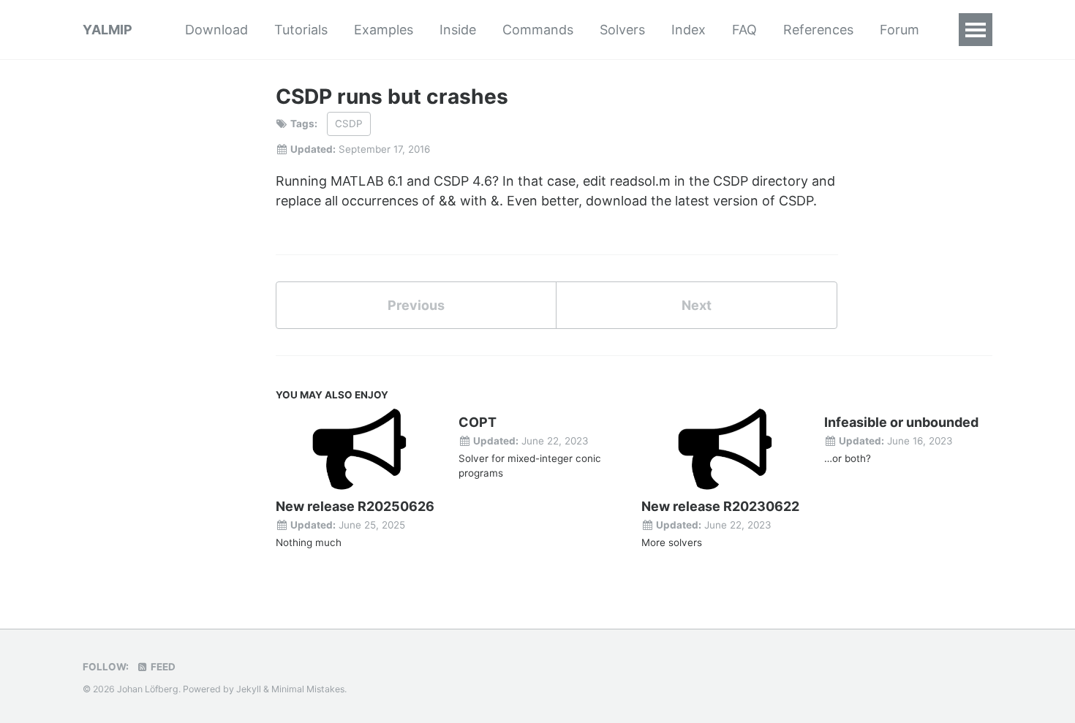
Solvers (622, 29)
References (818, 29)
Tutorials (301, 29)
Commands (537, 29)
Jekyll (248, 689)
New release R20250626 (355, 506)
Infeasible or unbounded (901, 422)
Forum (899, 29)
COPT (478, 422)
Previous (416, 305)
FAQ (744, 29)
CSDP (349, 123)
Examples (383, 29)
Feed (162, 667)
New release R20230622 (720, 506)
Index (688, 29)
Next (697, 305)
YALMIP (107, 29)
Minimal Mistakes (307, 689)
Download (216, 29)
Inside (458, 29)
